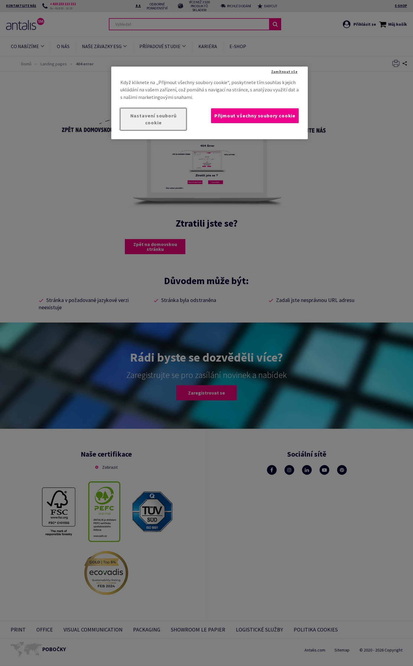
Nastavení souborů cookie (153, 119)
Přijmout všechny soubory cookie (254, 116)
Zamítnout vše (284, 72)
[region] (209, 103)
